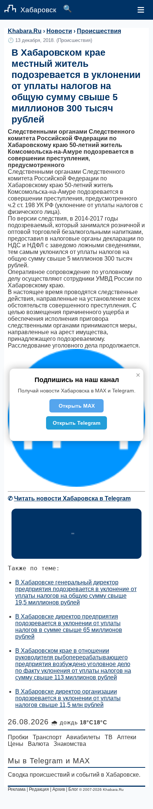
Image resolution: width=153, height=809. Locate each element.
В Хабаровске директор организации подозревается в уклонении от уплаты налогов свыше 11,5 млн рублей (68, 698)
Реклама (17, 789)
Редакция (39, 789)
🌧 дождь (79, 722)
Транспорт (47, 737)
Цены (15, 744)
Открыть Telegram (76, 423)
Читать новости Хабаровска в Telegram (72, 498)
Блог (73, 789)
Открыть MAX (77, 406)
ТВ (109, 737)
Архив (58, 789)
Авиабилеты (83, 737)
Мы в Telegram (35, 761)
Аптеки (126, 737)
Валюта (38, 744)
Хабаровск (38, 10)
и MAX (78, 761)
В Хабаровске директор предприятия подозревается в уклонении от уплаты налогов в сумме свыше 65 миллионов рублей (68, 626)
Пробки (18, 737)
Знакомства (69, 744)
